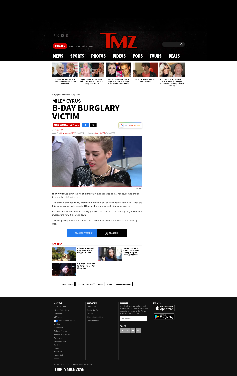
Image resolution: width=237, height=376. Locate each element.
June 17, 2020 (99, 133)
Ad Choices (58, 317)
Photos (98, 56)
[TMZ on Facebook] (54, 35)
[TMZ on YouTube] (132, 330)
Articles (57, 324)
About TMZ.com (60, 307)
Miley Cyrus (67, 284)
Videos (119, 56)
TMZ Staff (59, 130)
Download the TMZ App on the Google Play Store (164, 316)
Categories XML (60, 341)
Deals (174, 56)
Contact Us (91, 307)
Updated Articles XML (62, 334)
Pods (138, 56)
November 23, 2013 (67, 133)
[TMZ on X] (58, 35)
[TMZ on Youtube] (62, 35)
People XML (58, 352)
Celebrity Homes (123, 284)
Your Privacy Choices (66, 321)
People (56, 348)
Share (84, 233)
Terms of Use (59, 314)
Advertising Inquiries (95, 317)
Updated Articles (60, 331)
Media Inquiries (93, 321)
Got (60, 46)
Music (109, 284)
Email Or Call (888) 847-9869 (81, 46)
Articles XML (59, 328)
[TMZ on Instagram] (67, 35)
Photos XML (58, 355)
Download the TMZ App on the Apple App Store (164, 308)
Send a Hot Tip (92, 310)
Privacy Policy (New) (61, 310)
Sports (77, 56)
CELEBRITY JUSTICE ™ (85, 284)
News (58, 56)
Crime (100, 284)
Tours (155, 56)
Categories (58, 338)
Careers (90, 314)
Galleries (57, 345)
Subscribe (144, 318)
